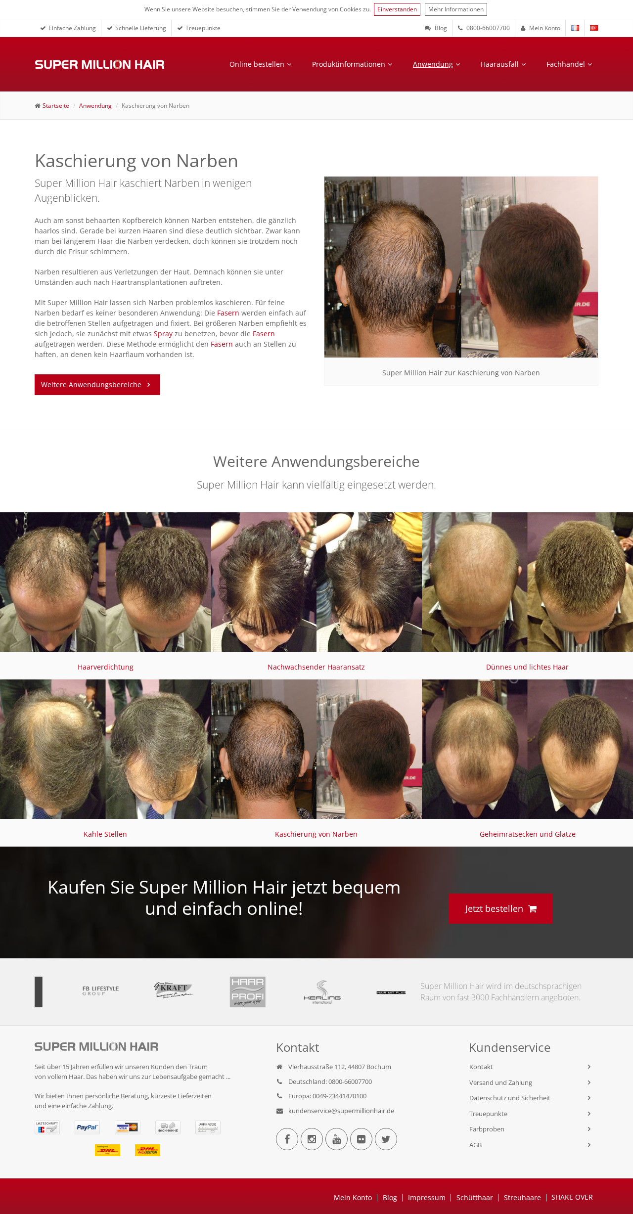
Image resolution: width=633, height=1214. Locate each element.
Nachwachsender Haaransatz (316, 667)
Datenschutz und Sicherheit (509, 1097)
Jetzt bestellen (494, 908)
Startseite (56, 105)
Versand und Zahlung (500, 1082)
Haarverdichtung (106, 667)
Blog (440, 28)
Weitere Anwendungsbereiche (91, 384)
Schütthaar (474, 1198)
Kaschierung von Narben (316, 834)
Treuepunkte (203, 28)
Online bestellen (256, 64)
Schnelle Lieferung (140, 28)
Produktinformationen (348, 64)
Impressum (427, 1198)
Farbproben (486, 1128)
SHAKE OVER (572, 1197)
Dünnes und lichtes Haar (527, 667)
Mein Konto (544, 28)
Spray (163, 333)
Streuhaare (522, 1198)
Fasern (228, 312)
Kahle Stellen (105, 834)
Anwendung (433, 64)
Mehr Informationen (456, 9)
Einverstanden (397, 9)
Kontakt (481, 1066)
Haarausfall (500, 64)
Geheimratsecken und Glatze (528, 834)
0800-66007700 (487, 28)
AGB (475, 1144)
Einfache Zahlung (72, 28)
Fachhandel (565, 64)
